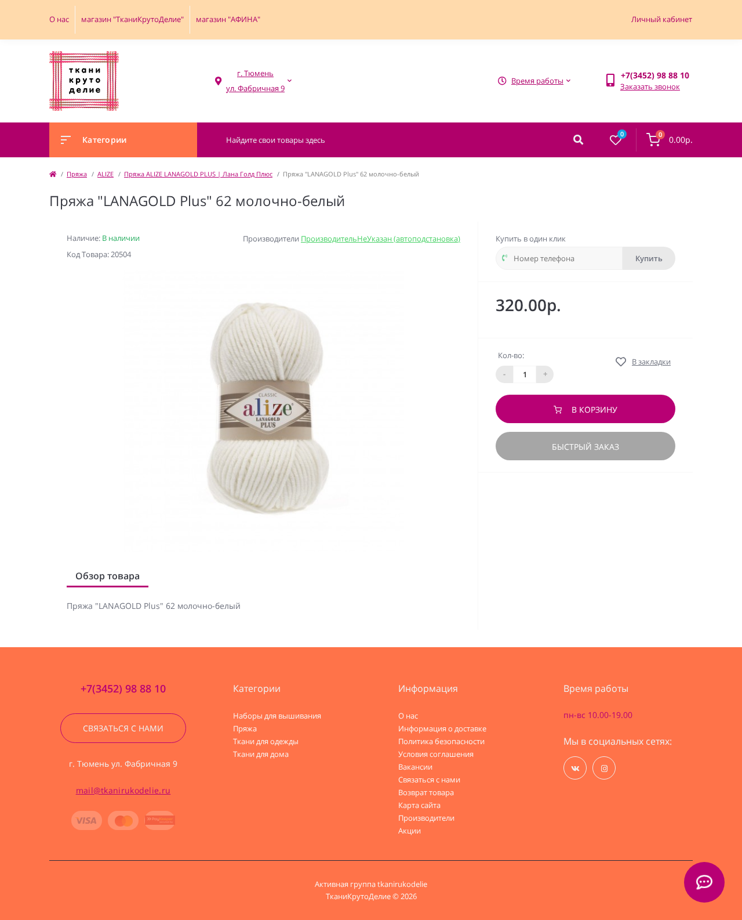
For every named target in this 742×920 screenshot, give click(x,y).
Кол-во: (511, 355)
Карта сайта (419, 805)
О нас (59, 19)
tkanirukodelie (402, 884)
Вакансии (415, 767)
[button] (255, 81)
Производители (426, 818)
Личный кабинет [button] (661, 19)
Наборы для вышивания (277, 715)
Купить (649, 258)
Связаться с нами (123, 728)
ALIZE (105, 173)
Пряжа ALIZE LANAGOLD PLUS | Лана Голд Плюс (198, 173)
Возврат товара (426, 792)
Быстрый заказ (585, 446)
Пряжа (77, 173)
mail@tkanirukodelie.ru (123, 790)
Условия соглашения (436, 754)
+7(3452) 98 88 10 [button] (123, 688)
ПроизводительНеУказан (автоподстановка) (380, 238)
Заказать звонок (650, 86)
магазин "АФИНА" (228, 19)
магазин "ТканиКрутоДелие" (132, 19)
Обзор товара (107, 575)
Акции (409, 830)
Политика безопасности (441, 741)
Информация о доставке (442, 728)
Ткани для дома (261, 754)
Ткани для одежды (266, 741)
